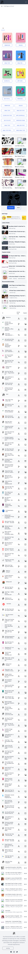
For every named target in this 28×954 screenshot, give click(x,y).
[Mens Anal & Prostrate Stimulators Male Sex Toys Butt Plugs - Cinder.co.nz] (5, 248)
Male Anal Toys (12, 228)
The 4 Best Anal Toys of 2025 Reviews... (9, 493)
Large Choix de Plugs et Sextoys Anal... (9, 747)
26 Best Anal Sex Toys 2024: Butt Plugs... (9, 389)
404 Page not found (9, 6)
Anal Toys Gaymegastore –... (9, 334)
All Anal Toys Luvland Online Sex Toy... (8, 708)
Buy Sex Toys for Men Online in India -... (9, 544)
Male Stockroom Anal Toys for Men (9, 416)
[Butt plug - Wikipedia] (5, 243)
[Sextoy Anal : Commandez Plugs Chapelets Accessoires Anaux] (5, 267)
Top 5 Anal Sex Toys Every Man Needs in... (8, 802)
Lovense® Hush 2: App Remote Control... (9, 378)
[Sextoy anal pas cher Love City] (5, 272)
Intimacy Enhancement (22, 297)
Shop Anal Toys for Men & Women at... (9, 790)
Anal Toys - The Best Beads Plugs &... (9, 741)
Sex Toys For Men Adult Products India (9, 719)
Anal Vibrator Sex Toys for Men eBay (9, 697)
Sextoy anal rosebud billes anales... (8, 505)
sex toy (8, 948)
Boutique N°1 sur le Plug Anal (9, 648)
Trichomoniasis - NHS (10, 511)
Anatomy (15, 278)
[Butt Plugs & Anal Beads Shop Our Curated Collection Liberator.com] (5, 286)
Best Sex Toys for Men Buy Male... (9, 587)
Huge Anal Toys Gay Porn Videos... (9, 471)
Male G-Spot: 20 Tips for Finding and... (9, 851)
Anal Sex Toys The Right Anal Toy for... (9, 488)
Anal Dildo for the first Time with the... (9, 406)
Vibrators (7, 45)
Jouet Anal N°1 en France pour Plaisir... (9, 769)
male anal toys (20, 130)
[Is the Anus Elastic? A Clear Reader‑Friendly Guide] (5, 277)
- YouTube (8, 603)
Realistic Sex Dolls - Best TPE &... (9, 560)
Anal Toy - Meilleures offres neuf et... (9, 329)
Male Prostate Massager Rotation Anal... (9, 703)
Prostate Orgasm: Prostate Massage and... (9, 439)
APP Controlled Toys (21, 81)
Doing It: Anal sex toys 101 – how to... (9, 549)
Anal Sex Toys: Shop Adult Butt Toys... (9, 626)
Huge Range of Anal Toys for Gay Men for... (9, 846)
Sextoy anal (9, 581)
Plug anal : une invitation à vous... (9, 670)
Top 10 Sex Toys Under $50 (9, 400)
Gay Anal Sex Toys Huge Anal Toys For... (9, 362)
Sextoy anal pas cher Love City (9, 383)
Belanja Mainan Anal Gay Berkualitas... (9, 527)
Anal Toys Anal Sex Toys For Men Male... (9, 433)
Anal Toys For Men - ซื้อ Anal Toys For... (9, 632)
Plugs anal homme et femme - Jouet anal (9, 621)
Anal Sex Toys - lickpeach (9, 862)
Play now (24, 218)
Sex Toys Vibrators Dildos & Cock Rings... (9, 758)
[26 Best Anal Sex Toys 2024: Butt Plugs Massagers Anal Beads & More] (5, 262)
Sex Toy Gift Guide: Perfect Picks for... (9, 812)
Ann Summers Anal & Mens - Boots (8, 681)
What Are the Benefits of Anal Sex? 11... (9, 477)
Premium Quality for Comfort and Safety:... (9, 466)
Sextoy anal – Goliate (9, 367)
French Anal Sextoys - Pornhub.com (8, 654)
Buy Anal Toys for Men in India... (9, 642)
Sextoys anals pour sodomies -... (9, 350)
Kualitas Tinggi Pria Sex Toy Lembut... (8, 730)
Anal (7, 394)
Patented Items (21, 98)
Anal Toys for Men (13, 249)
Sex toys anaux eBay (9, 615)
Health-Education (21, 278)
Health (10, 278)
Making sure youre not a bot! (9, 598)
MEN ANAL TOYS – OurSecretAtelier (9, 411)
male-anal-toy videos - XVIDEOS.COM (8, 482)
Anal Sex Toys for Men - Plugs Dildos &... (9, 373)
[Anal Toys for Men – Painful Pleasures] (5, 237)
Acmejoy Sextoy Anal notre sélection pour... (9, 461)
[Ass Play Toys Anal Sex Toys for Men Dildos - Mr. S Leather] (5, 307)
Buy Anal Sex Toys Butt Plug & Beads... (9, 538)
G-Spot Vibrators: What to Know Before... (9, 577)
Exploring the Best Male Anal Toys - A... (9, 686)
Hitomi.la (8, 317)
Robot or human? (8, 571)
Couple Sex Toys (8, 81)
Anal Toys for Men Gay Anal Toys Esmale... (9, 444)
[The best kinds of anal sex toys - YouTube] (5, 232)
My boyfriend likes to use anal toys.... (9, 340)
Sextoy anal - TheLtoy (9, 664)
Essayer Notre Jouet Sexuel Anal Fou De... (9, 675)
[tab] (3, 28)
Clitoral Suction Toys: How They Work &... (8, 780)
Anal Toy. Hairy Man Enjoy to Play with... (9, 455)
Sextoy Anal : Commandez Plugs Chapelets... (9, 516)
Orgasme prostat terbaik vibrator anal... (9, 428)
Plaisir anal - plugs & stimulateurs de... (9, 659)
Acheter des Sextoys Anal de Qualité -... (9, 323)
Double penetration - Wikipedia (8, 345)
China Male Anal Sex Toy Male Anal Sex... (9, 763)
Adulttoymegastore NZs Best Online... (9, 637)
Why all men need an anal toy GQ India (9, 692)
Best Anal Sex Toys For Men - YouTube (9, 522)
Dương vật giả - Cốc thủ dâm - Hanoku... (8, 785)
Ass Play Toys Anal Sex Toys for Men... (9, 449)
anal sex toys (21, 125)
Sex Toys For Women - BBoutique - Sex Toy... (9, 499)
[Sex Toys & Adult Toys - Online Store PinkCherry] (5, 256)
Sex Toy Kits (7, 98)
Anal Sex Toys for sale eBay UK (9, 856)
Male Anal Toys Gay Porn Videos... (9, 565)
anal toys (7, 125)
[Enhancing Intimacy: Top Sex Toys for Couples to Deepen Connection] (5, 296)
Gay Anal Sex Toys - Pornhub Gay (9, 834)
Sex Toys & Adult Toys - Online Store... (9, 356)
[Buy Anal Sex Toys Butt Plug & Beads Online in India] (5, 302)
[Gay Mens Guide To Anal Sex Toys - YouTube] (5, 227)
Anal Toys (7, 63)
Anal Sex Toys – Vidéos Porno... (9, 422)
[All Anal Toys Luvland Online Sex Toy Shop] (5, 291)
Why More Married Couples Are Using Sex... (9, 807)
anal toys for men (8, 130)
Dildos (21, 45)
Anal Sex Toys (12, 244)
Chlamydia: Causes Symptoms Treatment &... (9, 796)
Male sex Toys (21, 63)
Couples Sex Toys (13, 297)
